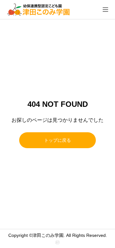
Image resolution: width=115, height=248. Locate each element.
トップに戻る (57, 140)
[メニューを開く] (105, 9)
